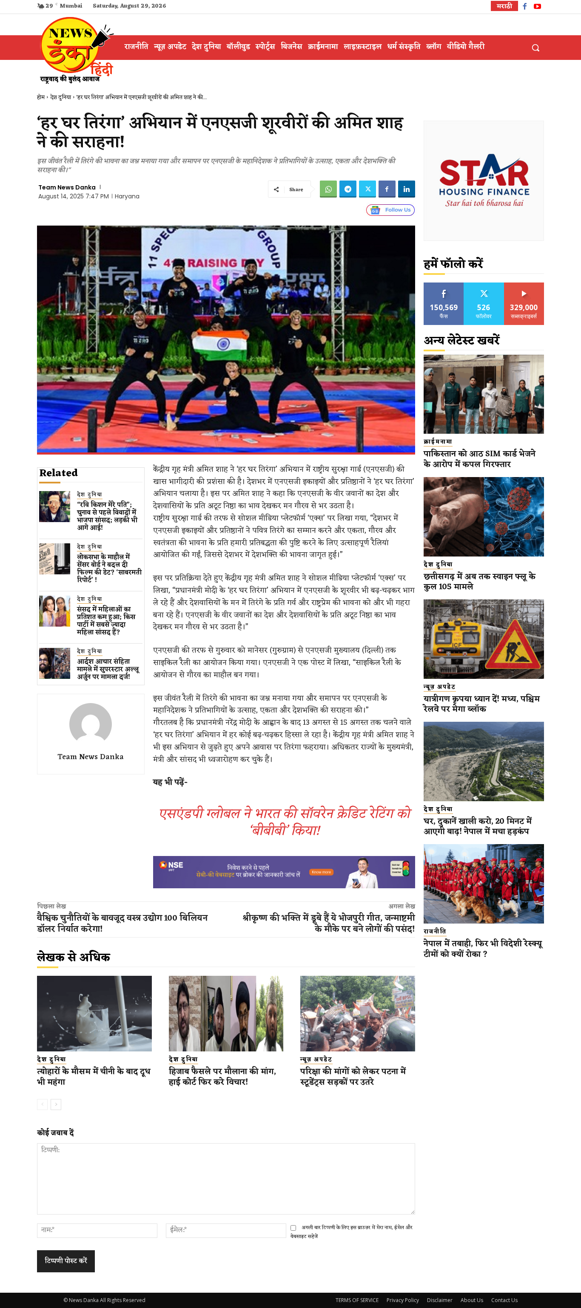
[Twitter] (367, 189)
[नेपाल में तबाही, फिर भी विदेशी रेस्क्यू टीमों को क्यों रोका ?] (484, 884)
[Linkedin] (406, 189)
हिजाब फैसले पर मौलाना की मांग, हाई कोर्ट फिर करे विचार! (222, 1077)
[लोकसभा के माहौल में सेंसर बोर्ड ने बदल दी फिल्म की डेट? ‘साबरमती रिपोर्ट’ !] (54, 558)
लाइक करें (444, 286)
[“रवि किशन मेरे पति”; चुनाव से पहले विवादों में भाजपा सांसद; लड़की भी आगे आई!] (54, 506)
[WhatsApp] (328, 189)
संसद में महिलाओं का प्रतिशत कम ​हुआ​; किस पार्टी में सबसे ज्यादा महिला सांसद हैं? (106, 621)
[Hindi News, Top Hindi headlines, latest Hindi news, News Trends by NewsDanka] (75, 50)
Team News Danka (67, 187)
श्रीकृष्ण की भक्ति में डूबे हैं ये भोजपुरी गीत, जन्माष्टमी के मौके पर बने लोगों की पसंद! (328, 924)
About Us (472, 1300)
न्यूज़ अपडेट (316, 1060)
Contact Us (504, 1300)
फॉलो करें (483, 286)
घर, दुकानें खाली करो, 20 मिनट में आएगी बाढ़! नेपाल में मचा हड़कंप (478, 826)
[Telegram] (347, 189)
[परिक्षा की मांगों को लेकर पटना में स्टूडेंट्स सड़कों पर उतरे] (357, 1013)
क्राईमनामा (438, 442)
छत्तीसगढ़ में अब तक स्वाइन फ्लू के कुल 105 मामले (479, 582)
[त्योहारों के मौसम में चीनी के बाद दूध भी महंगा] (94, 1013)
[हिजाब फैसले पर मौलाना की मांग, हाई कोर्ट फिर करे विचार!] (226, 1013)
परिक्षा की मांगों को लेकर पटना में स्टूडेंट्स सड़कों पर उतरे (353, 1077)
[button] (535, 47)
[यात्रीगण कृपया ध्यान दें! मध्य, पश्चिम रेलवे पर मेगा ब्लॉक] (484, 639)
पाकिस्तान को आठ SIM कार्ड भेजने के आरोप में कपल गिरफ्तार (479, 459)
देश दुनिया (60, 97)
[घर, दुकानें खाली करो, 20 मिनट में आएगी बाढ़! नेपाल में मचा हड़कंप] (484, 761)
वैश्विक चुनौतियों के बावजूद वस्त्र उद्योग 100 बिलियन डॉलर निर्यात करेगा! (122, 924)
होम (41, 97)
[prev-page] (42, 1104)
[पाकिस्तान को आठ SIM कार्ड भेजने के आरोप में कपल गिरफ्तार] (484, 394)
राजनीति (435, 932)
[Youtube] (537, 7)
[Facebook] (524, 7)
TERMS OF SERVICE (357, 1300)
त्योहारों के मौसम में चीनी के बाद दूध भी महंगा (94, 1077)
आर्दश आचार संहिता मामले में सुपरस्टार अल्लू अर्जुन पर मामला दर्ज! (108, 669)
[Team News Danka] (90, 724)
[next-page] (56, 1104)
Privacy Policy (403, 1300)
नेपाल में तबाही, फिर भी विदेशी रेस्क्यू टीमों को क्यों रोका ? (483, 949)
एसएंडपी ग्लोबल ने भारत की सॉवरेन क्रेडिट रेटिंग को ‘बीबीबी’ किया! (284, 822)
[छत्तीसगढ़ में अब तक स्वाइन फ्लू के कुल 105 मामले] (484, 517)
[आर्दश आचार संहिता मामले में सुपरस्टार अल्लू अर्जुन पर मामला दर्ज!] (54, 663)
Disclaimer (440, 1300)
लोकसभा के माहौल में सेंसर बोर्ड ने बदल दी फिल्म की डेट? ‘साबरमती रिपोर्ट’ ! (109, 569)
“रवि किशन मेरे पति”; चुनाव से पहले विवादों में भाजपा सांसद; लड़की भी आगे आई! (107, 517)
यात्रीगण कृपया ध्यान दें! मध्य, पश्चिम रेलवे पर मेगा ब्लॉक (482, 704)
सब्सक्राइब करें (524, 286)
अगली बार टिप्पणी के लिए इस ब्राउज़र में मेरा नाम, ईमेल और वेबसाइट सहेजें (351, 1232)
